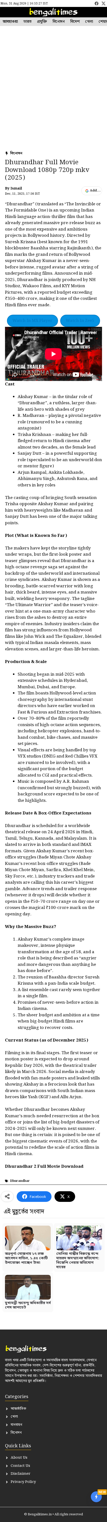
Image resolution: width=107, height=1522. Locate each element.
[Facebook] (96, 3)
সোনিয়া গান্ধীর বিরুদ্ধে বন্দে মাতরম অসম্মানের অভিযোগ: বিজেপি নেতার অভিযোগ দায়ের (77, 1260)
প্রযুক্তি (42, 22)
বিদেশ (75, 22)
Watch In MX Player (32, 320)
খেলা (89, 22)
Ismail (16, 188)
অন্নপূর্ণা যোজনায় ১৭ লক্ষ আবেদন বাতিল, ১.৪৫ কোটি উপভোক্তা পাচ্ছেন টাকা (26, 1258)
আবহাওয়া (10, 22)
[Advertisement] (53, 93)
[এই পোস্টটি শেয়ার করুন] (7, 1196)
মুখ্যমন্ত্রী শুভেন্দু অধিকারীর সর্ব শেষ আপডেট (28, 1305)
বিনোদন (59, 22)
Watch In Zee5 (80, 320)
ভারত (27, 22)
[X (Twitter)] (103, 3)
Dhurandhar (20, 1181)
